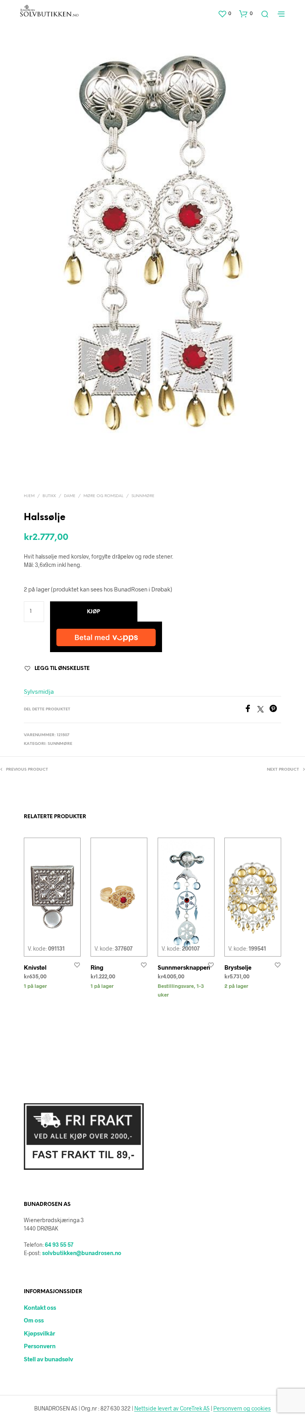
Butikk (49, 496)
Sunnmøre (142, 496)
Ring (97, 967)
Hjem (29, 496)
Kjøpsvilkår (39, 1333)
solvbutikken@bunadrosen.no (81, 1253)
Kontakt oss (40, 1307)
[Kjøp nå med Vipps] (106, 637)
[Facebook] (250, 710)
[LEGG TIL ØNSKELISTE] (77, 964)
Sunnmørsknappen (184, 967)
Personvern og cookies (242, 1408)
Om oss (34, 1320)
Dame (69, 496)
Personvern (40, 1345)
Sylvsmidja (39, 691)
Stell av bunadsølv (48, 1359)
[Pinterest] (275, 710)
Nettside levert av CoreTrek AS (172, 1408)
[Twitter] (263, 710)
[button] (224, 13)
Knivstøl (35, 967)
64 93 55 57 (59, 1244)
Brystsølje (237, 967)
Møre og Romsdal (103, 496)
